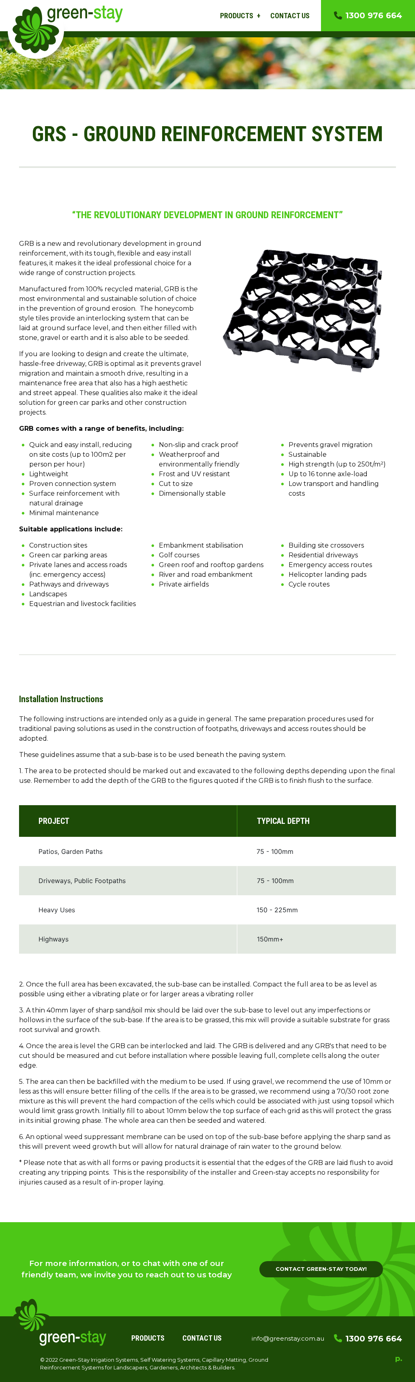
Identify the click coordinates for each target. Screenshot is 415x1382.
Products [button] (237, 15)
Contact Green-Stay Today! (321, 1269)
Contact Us (290, 15)
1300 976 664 (373, 15)
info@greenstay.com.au (288, 1338)
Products (148, 1338)
